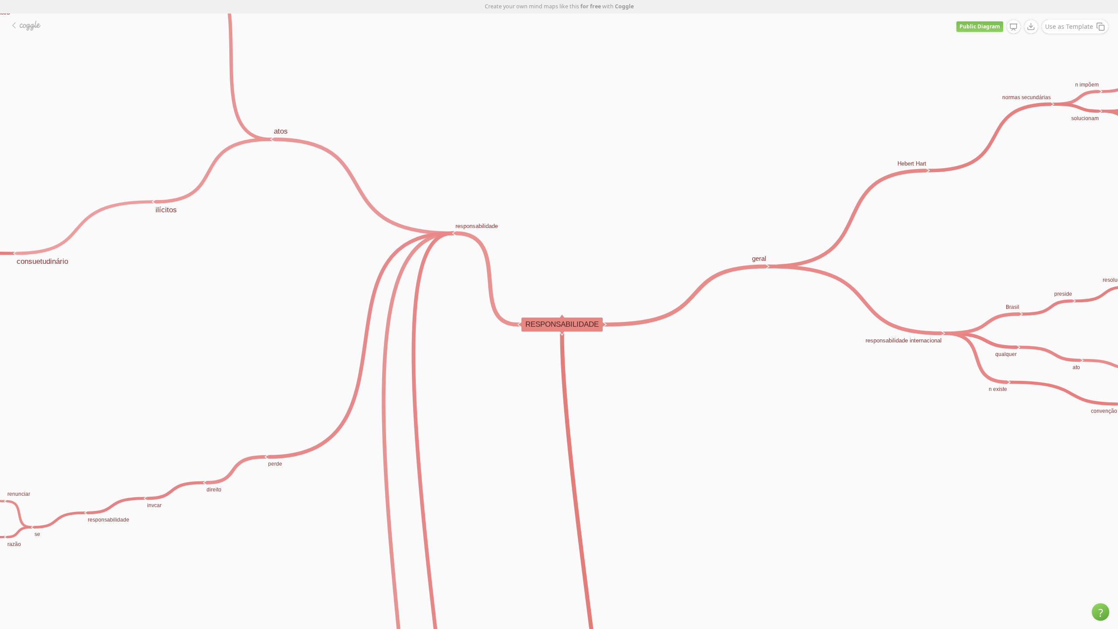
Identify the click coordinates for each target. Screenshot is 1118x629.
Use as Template (1069, 26)
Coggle (624, 6)
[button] (1100, 612)
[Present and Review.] (1014, 27)
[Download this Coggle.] (1031, 27)
